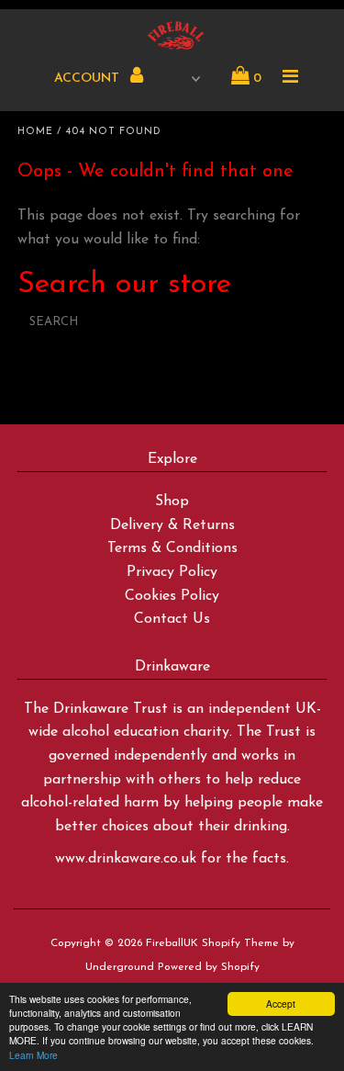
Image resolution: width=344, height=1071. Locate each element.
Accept (280, 1003)
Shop (172, 501)
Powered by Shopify (209, 967)
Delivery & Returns (172, 525)
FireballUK (172, 943)
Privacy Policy (172, 572)
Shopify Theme (240, 943)
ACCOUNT (88, 78)
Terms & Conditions (172, 548)
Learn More (33, 1055)
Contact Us (172, 619)
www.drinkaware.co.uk (125, 858)
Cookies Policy (172, 596)
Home (35, 132)
